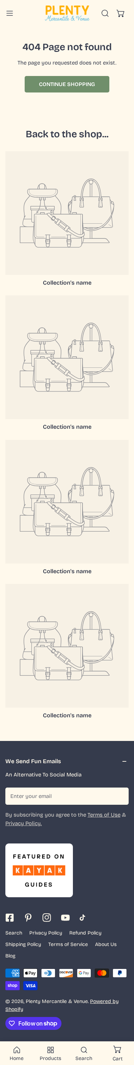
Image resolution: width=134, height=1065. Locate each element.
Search (13, 933)
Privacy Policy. (23, 823)
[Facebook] (9, 917)
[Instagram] (47, 917)
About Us (105, 944)
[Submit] (119, 796)
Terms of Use (104, 815)
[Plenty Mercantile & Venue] (67, 13)
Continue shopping (67, 84)
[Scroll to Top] (121, 1027)
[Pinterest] (28, 917)
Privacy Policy (45, 933)
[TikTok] (84, 917)
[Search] (105, 13)
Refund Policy (85, 933)
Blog (10, 956)
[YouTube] (65, 917)
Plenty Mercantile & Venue (57, 1001)
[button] (121, 13)
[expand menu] (9, 13)
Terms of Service (68, 944)
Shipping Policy (23, 944)
